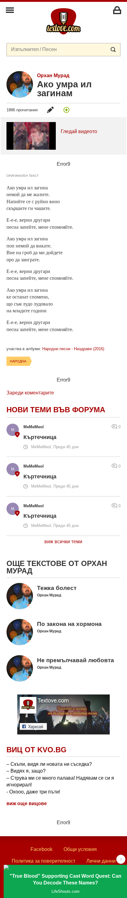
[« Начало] (63, 21)
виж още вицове (26, 803)
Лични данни (101, 861)
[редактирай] (50, 110)
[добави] (67, 110)
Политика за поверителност (43, 861)
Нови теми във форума (55, 409)
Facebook (41, 849)
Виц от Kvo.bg (36, 750)
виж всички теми (63, 541)
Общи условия (80, 849)
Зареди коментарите (30, 392)
